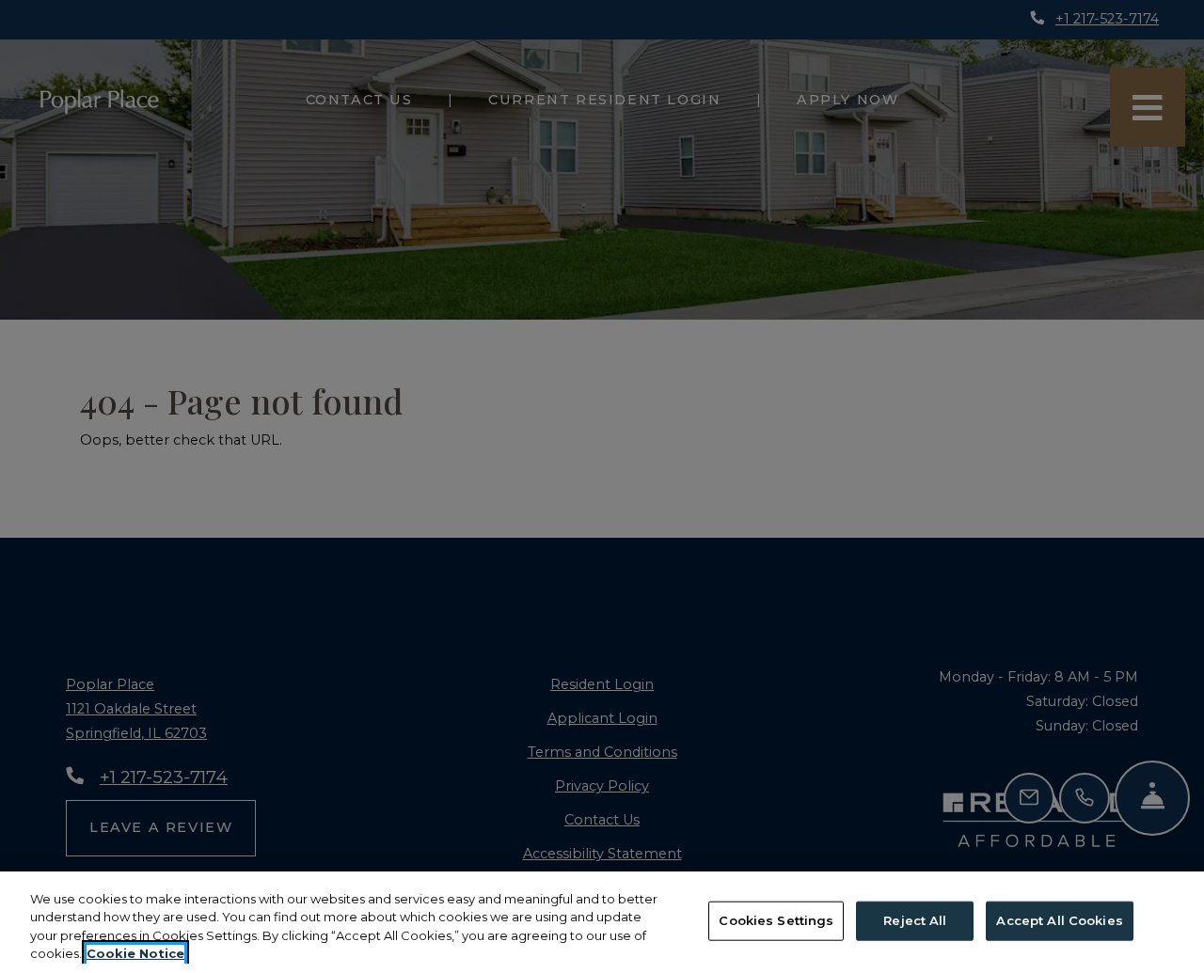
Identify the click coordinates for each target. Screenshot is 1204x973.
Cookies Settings (776, 920)
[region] (602, 922)
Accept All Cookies (1059, 920)
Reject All (914, 920)
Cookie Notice (135, 953)
